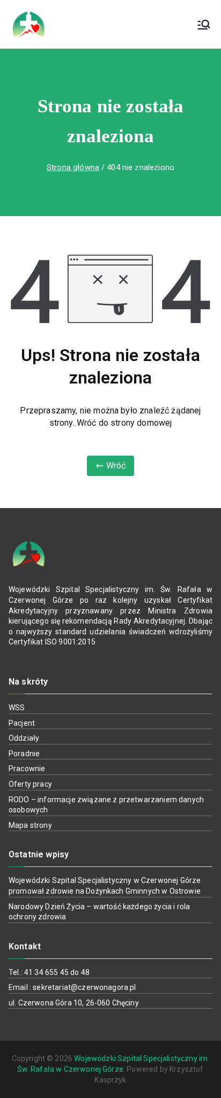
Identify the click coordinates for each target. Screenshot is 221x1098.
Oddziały (24, 738)
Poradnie (24, 753)
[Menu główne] (203, 24)
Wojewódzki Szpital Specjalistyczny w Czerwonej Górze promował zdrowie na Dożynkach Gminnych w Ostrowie (105, 885)
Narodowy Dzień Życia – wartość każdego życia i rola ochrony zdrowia (99, 912)
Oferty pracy (30, 784)
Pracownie (27, 768)
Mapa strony (30, 825)
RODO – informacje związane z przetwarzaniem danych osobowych (106, 805)
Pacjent (22, 723)
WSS (17, 707)
